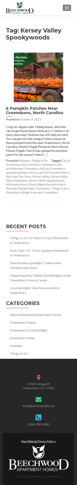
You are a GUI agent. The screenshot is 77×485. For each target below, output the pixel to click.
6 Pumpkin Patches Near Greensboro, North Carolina (34, 110)
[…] (46, 154)
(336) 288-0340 (38, 424)
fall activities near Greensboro (34, 166)
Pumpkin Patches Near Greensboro (28, 188)
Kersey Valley (41, 176)
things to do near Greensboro (40, 192)
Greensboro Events (23, 322)
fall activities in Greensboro (39, 164)
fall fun (44, 168)
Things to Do (39, 160)
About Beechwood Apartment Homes (35, 315)
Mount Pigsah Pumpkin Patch (46, 184)
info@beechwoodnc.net (39, 406)
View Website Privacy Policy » (38, 441)
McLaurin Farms (16, 184)
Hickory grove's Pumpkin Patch (48, 172)
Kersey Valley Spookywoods (46, 180)
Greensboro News (22, 338)
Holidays (24, 160)
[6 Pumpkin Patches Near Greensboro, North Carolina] (38, 77)
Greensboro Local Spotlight (28, 330)
